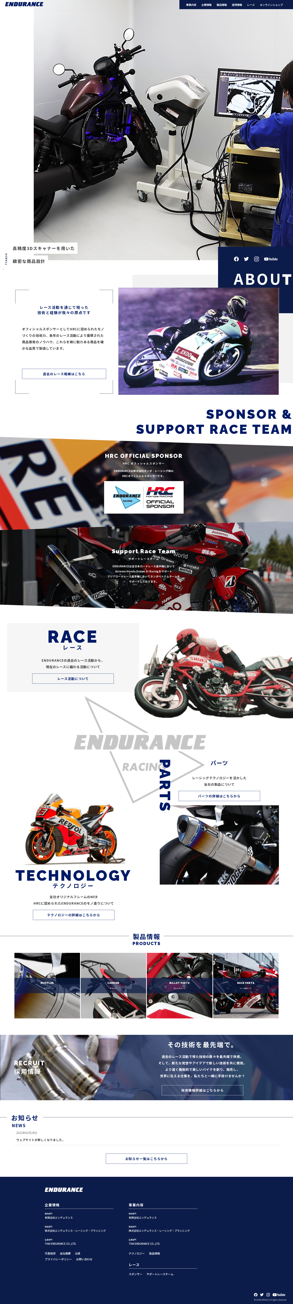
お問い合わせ (84, 1259)
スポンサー (135, 1274)
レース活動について (73, 678)
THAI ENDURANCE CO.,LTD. (60, 1243)
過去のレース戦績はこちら (64, 373)
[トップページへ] (24, 4)
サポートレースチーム (159, 1274)
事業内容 (191, 4)
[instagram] (268, 1295)
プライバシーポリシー (58, 1259)
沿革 (77, 1253)
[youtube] (279, 1295)
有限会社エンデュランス (59, 1217)
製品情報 (222, 4)
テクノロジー (137, 1253)
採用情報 (237, 4)
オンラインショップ (271, 4)
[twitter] (262, 1295)
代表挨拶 (50, 1253)
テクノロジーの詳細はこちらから (73, 915)
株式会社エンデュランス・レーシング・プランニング (75, 1230)
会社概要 (65, 1253)
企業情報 (206, 4)
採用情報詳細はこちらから (202, 1090)
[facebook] (256, 1295)
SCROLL (6, 259)
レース (251, 4)
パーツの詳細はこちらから (219, 796)
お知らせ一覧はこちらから (146, 1158)
